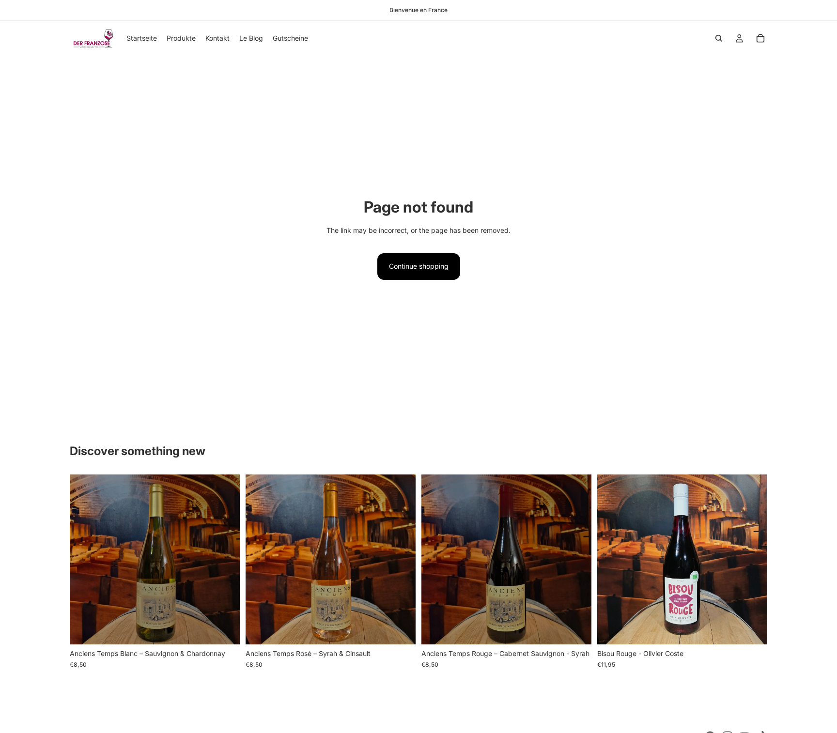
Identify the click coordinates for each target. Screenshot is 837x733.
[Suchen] (718, 38)
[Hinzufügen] (224, 630)
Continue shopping (419, 266)
